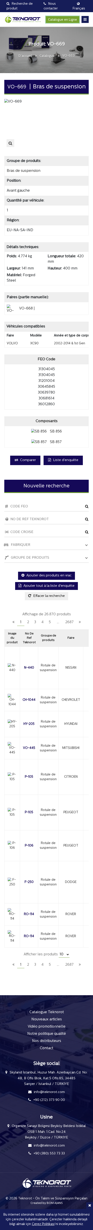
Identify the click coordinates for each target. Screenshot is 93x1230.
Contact (46, 1048)
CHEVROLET (71, 700)
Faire (70, 637)
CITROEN (71, 777)
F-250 (29, 882)
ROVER (70, 914)
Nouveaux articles (46, 1019)
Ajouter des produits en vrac (49, 575)
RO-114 (29, 914)
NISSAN (70, 668)
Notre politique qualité (46, 1034)
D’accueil (25, 56)
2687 (69, 622)
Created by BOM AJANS (46, 1203)
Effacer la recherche (48, 596)
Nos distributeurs (46, 1041)
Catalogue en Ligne (62, 20)
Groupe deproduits (48, 638)
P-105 (29, 777)
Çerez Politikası (43, 1224)
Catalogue (47, 56)
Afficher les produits (41, 954)
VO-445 (29, 748)
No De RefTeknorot (29, 638)
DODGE (71, 882)
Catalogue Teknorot (46, 1012)
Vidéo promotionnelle (46, 1026)
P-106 (29, 845)
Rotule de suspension (48, 668)
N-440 (29, 668)
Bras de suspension (23, 171)
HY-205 (29, 724)
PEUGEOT (70, 812)
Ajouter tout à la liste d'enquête (48, 586)
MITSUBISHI (70, 748)
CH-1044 (29, 700)
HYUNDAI (70, 724)
